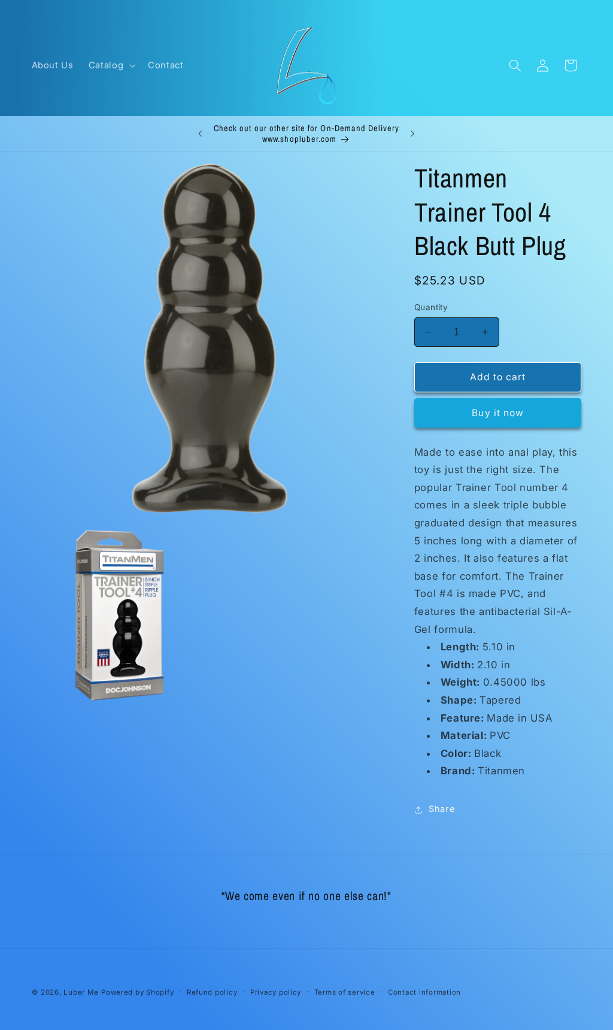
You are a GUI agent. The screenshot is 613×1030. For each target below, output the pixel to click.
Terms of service (344, 992)
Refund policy (212, 992)
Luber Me (80, 992)
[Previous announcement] (200, 134)
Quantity (431, 307)
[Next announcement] (413, 134)
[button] (110, 65)
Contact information (424, 992)
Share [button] (442, 809)
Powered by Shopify (137, 992)
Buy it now (498, 413)
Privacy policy (275, 992)
